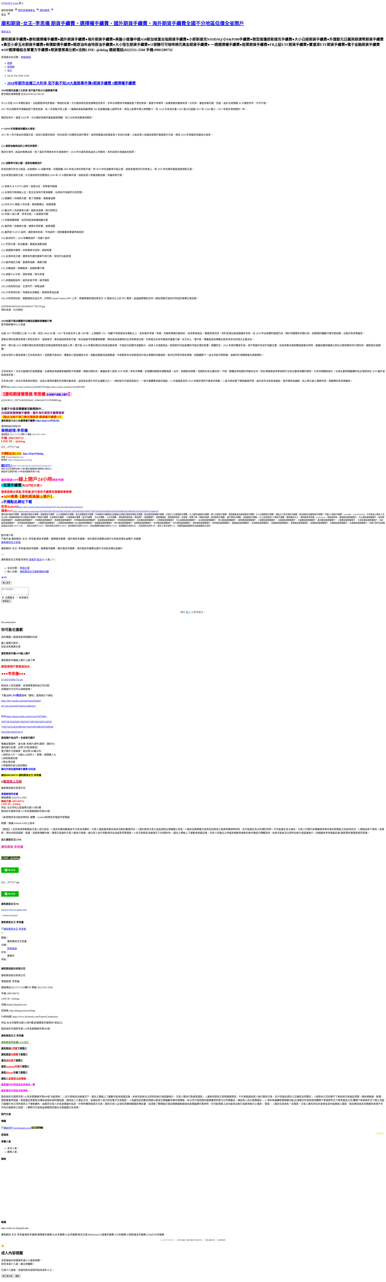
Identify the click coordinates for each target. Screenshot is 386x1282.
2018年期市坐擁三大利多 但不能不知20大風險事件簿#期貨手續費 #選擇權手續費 (71, 83)
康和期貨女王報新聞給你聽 (34, 571)
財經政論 (26, 57)
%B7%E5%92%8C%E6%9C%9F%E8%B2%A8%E (26, 721)
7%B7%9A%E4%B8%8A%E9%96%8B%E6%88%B (27, 727)
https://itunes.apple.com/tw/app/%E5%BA (26, 716)
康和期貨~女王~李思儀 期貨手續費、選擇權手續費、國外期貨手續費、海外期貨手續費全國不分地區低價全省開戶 (122, 23)
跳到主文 (6, 31)
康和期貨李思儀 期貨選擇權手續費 (14, 910)
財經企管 (25, 568)
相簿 (9, 63)
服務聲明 (222, 1240)
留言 (39, 559)
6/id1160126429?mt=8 (12, 732)
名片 (9, 70)
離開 (17, 1276)
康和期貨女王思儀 (11, 542)
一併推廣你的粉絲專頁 (9, 916)
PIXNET (170, 1240)
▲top (4, 577)
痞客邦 (32, 559)
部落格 (10, 67)
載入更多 (6, 583)
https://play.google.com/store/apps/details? (21, 700)
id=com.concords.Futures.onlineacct (18, 706)
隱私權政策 (210, 1240)
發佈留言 (6, 601)
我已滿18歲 (7, 1276)
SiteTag (380, 1133)
